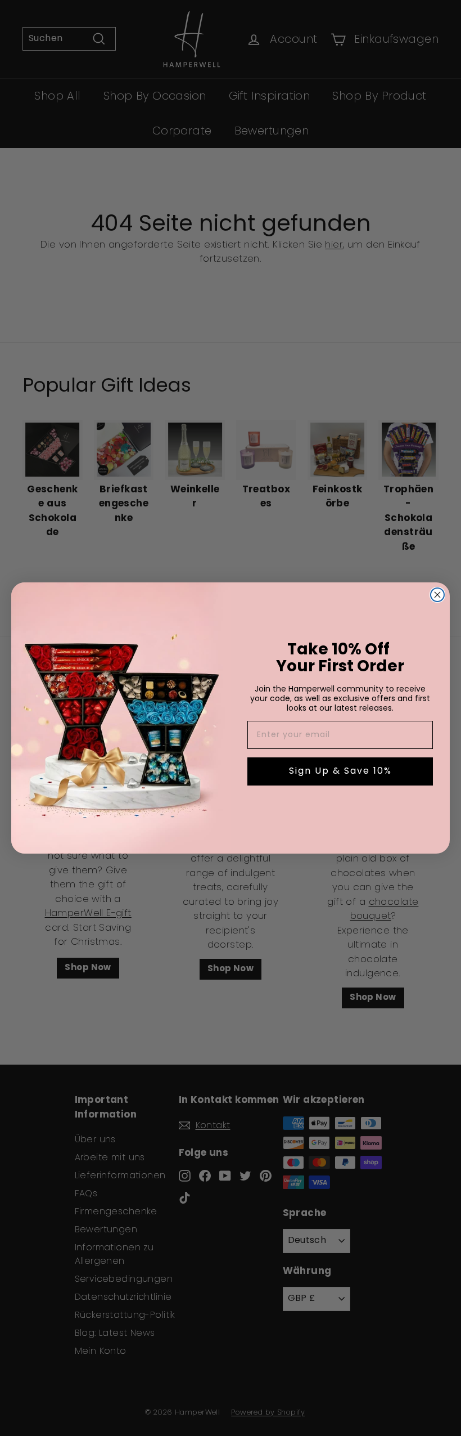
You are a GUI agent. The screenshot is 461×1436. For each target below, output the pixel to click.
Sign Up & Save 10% (340, 771)
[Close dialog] (437, 595)
